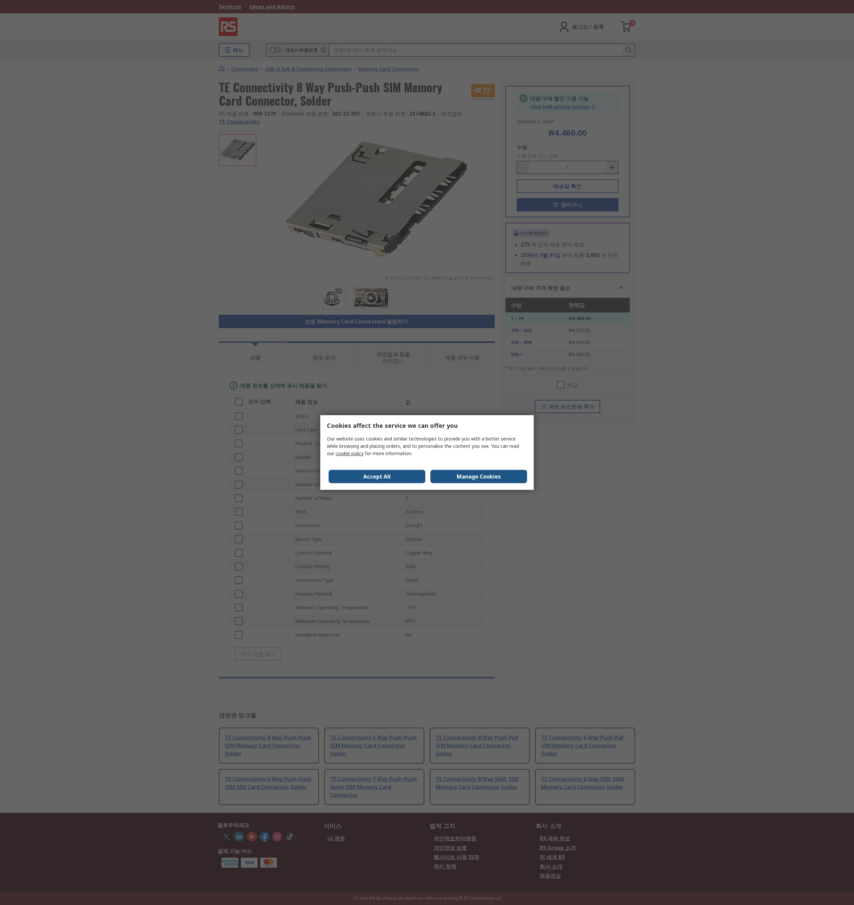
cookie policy (350, 453)
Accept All (377, 476)
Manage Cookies (479, 476)
